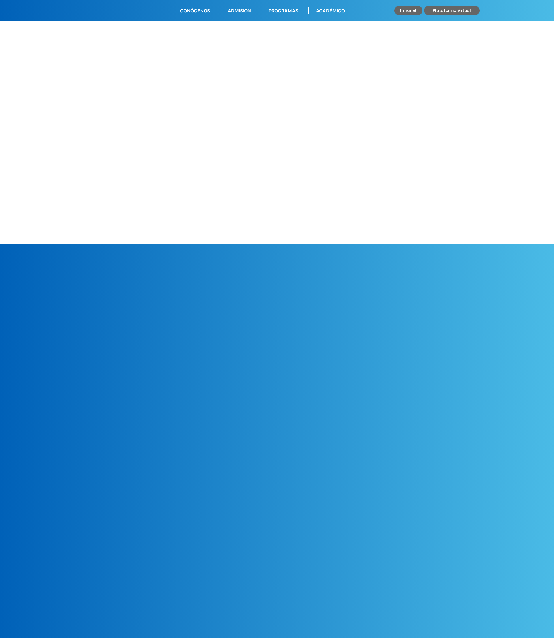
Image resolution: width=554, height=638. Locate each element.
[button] (408, 10)
